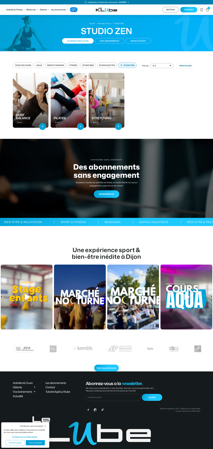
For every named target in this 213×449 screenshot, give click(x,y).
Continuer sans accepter (31, 426)
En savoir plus (106, 194)
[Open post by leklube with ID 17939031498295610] (133, 297)
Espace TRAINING (55, 65)
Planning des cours (78, 41)
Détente (43, 9)
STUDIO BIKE (88, 65)
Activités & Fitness (14, 9)
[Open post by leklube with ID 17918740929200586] (27, 297)
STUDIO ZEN (129, 65)
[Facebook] (88, 409)
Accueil (92, 23)
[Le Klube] (106, 9)
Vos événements (58, 9)
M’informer (31, 9)
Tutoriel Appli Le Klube (57, 392)
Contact (50, 387)
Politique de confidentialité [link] (24, 436)
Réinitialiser (185, 65)
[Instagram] (95, 409)
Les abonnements (55, 383)
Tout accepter (35, 442)
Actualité (18, 396)
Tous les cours (23, 65)
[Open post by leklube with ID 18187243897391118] (186, 297)
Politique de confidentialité (190, 408)
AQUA (39, 65)
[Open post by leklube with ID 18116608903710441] (80, 297)
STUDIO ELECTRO (107, 65)
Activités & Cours (104, 23)
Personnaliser (15, 442)
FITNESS (73, 65)
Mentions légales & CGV (169, 408)
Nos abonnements (109, 41)
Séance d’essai (138, 41)
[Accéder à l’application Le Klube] (201, 9)
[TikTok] (102, 409)
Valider (152, 397)
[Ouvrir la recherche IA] (74, 9)
